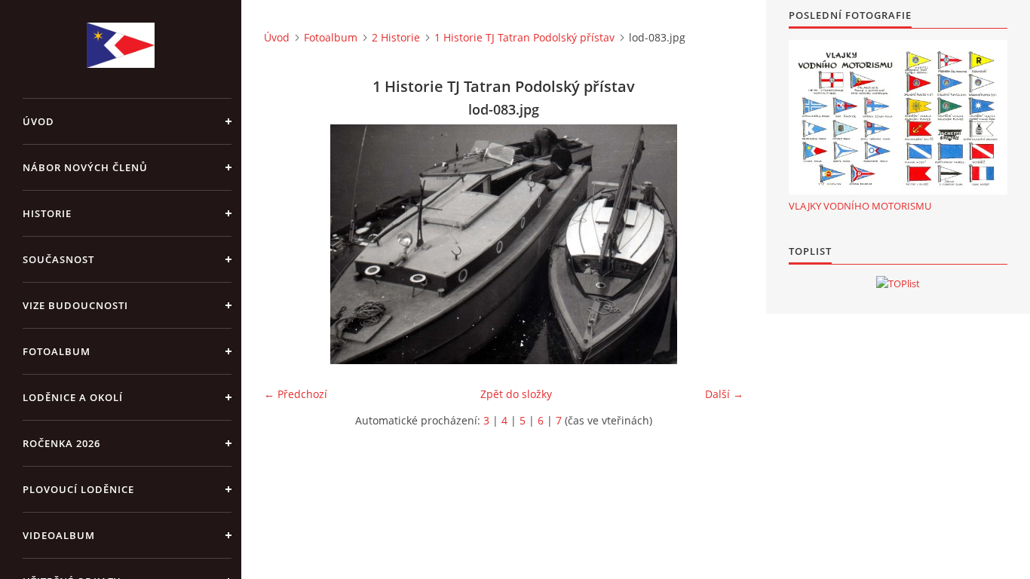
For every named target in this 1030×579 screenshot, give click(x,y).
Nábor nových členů (85, 167)
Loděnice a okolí (73, 397)
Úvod (38, 121)
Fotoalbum (56, 351)
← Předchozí (295, 394)
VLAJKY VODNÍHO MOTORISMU (860, 206)
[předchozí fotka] (288, 244)
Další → (724, 394)
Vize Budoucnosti (75, 305)
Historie (47, 213)
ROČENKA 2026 (61, 443)
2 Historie (396, 37)
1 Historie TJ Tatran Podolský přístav (524, 37)
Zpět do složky (516, 394)
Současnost (58, 259)
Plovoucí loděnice (78, 489)
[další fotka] (719, 244)
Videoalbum (59, 535)
